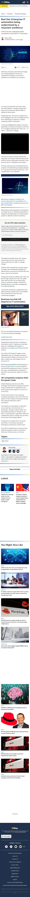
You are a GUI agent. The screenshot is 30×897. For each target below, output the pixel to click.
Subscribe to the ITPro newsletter (18, 6)
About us (15, 856)
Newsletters (15, 873)
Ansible (5, 286)
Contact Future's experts (15, 853)
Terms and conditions (15, 862)
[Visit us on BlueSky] (20, 846)
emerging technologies (16, 348)
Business (10, 14)
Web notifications (15, 868)
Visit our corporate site (20, 831)
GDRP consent (15, 876)
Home (3, 14)
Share (4, 67)
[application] (15, 143)
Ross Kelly (9, 38)
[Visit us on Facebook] (6, 846)
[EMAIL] (18, 451)
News (21, 39)
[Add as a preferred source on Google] (6, 836)
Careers (15, 879)
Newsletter (26, 67)
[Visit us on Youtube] (15, 846)
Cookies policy (15, 871)
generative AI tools (13, 366)
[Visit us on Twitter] (11, 846)
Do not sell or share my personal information (15, 885)
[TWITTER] (10, 451)
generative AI (5, 361)
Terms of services (19, 244)
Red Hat (5, 441)
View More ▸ (15, 813)
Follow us (18, 67)
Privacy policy (15, 865)
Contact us (15, 859)
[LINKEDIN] (14, 451)
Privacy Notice (21, 246)
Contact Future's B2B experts (15, 882)
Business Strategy (20, 14)
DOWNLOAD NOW (6, 337)
